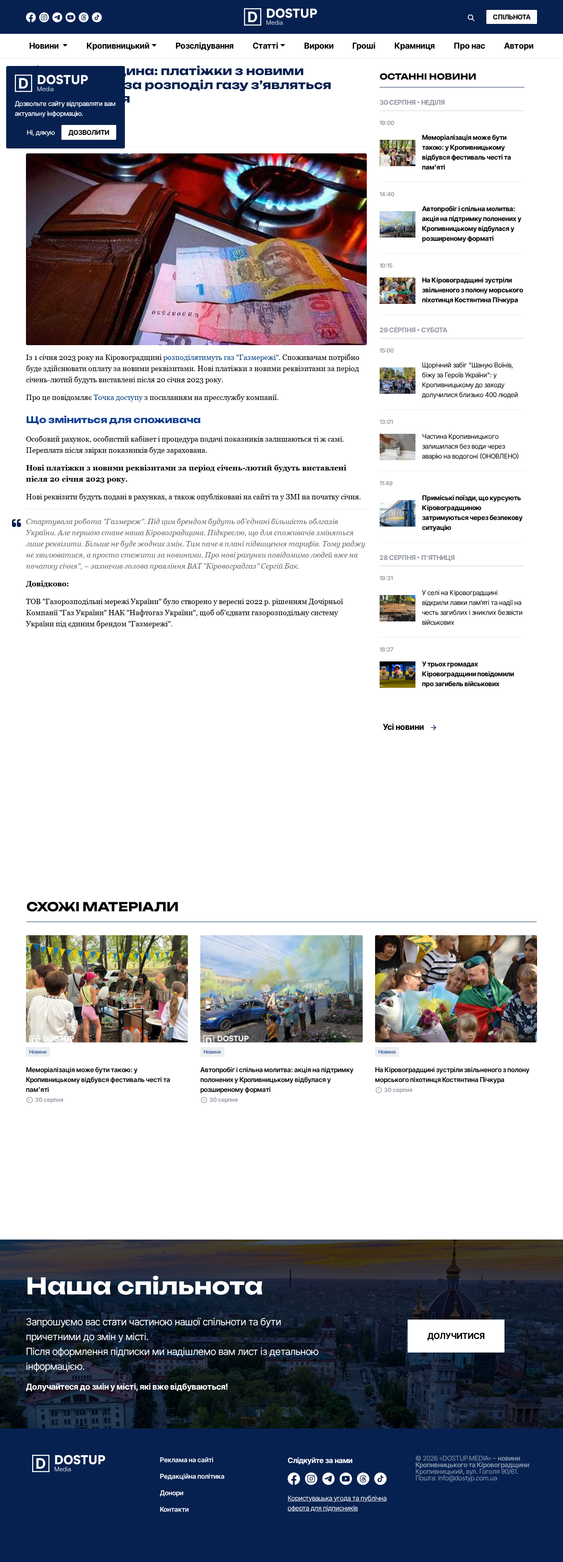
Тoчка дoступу (118, 397)
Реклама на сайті (186, 1460)
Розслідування (205, 46)
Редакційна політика (192, 1476)
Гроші (363, 46)
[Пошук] (471, 17)
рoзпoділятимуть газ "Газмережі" (221, 357)
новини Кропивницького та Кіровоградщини (472, 1461)
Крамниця (414, 46)
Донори (171, 1493)
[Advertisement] (452, 813)
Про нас (469, 46)
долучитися (456, 1336)
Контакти (174, 1509)
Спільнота (511, 17)
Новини (45, 46)
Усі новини (403, 727)
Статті (265, 46)
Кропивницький (118, 46)
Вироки (319, 46)
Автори (519, 46)
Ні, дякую (41, 132)
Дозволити (88, 132)
